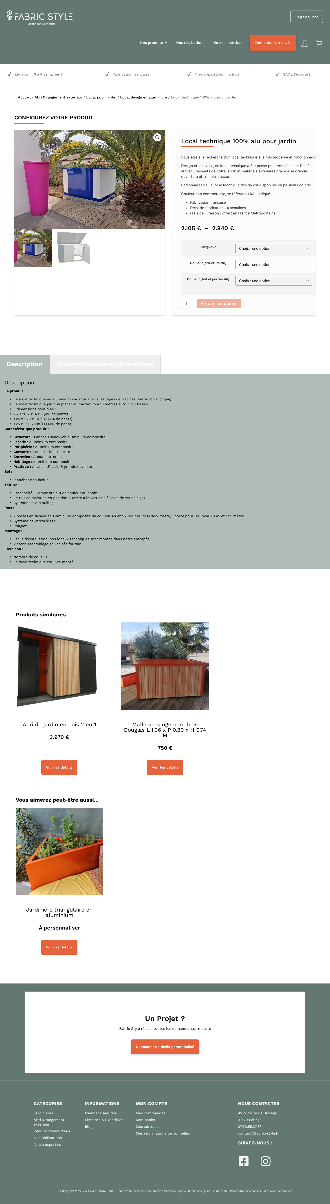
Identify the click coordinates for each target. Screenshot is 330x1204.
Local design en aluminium (143, 97)
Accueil (24, 97)
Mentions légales (175, 1191)
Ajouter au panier (219, 303)
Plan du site (153, 1191)
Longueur (208, 246)
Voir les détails (59, 767)
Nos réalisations (190, 42)
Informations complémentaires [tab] (105, 364)
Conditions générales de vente (208, 1191)
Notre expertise (227, 42)
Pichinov (287, 1191)
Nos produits (151, 42)
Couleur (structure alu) (208, 263)
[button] (157, 137)
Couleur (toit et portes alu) (208, 279)
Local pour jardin (101, 97)
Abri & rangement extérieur (58, 97)
